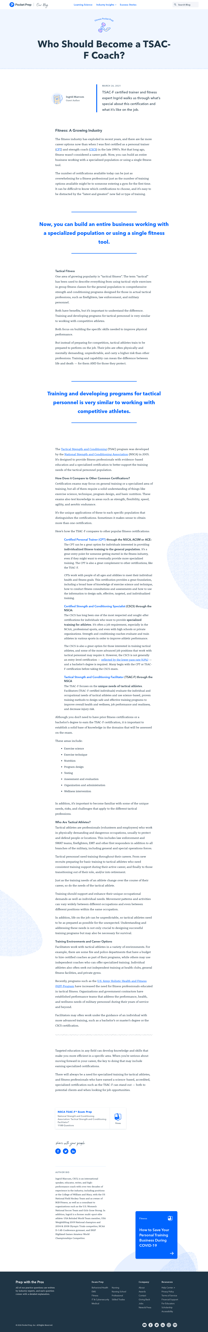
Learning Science (83, 4)
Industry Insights (105, 4)
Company (144, 1281)
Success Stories (128, 4)
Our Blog (42, 4)
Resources (167, 1281)
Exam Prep (98, 1281)
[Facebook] (58, 1151)
